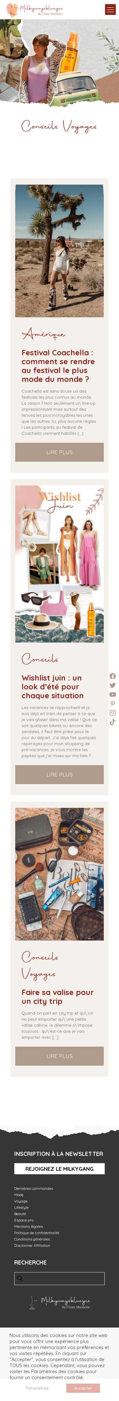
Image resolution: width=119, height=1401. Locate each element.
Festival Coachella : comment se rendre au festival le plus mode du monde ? (58, 366)
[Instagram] (112, 713)
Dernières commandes (33, 1188)
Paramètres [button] (37, 1388)
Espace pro (23, 1220)
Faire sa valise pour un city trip (58, 996)
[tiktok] (112, 722)
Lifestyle (21, 1207)
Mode (18, 1194)
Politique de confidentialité (36, 1232)
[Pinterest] (112, 703)
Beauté (20, 1213)
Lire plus (59, 452)
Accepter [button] (83, 1388)
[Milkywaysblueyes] (34, 9)
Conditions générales (32, 1239)
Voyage (20, 1201)
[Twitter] (112, 685)
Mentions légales (28, 1226)
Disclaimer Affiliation (32, 1245)
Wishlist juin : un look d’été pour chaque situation (53, 686)
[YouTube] (112, 694)
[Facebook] (112, 676)
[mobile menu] (110, 9)
